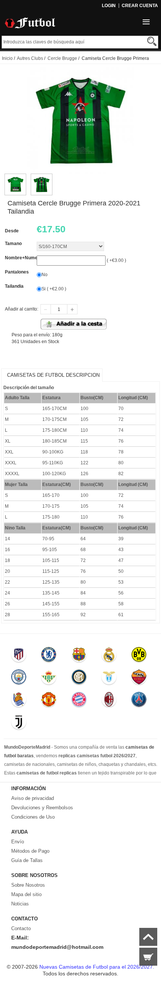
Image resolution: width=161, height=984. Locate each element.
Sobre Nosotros (28, 885)
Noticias (20, 904)
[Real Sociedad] (19, 701)
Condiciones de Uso (33, 817)
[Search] (152, 41)
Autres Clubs (30, 58)
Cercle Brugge (62, 58)
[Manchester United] (49, 701)
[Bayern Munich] (79, 701)
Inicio (7, 58)
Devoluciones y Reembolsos (42, 807)
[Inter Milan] (79, 678)
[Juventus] (19, 723)
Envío (17, 841)
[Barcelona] (79, 656)
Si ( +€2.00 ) (54, 288)
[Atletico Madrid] (19, 656)
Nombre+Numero (23, 257)
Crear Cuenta (140, 5)
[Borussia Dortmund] (139, 656)
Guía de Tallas (27, 860)
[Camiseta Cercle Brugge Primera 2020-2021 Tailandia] (15, 177)
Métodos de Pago (30, 851)
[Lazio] (109, 678)
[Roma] (139, 678)
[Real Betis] (49, 678)
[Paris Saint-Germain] (139, 701)
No (45, 274)
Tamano (13, 243)
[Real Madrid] (109, 656)
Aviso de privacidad (32, 798)
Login (109, 5)
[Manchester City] (19, 678)
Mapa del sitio (26, 894)
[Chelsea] (49, 656)
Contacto (21, 928)
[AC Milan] (109, 701)
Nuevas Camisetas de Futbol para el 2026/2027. (96, 967)
